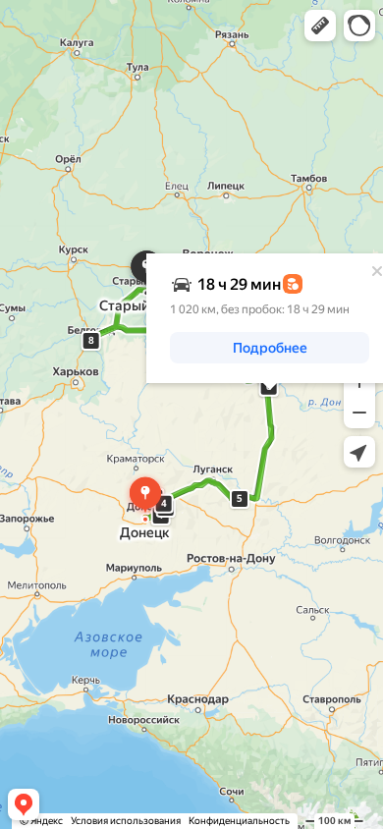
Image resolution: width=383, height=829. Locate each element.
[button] (320, 25)
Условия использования (126, 820)
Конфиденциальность (239, 820)
